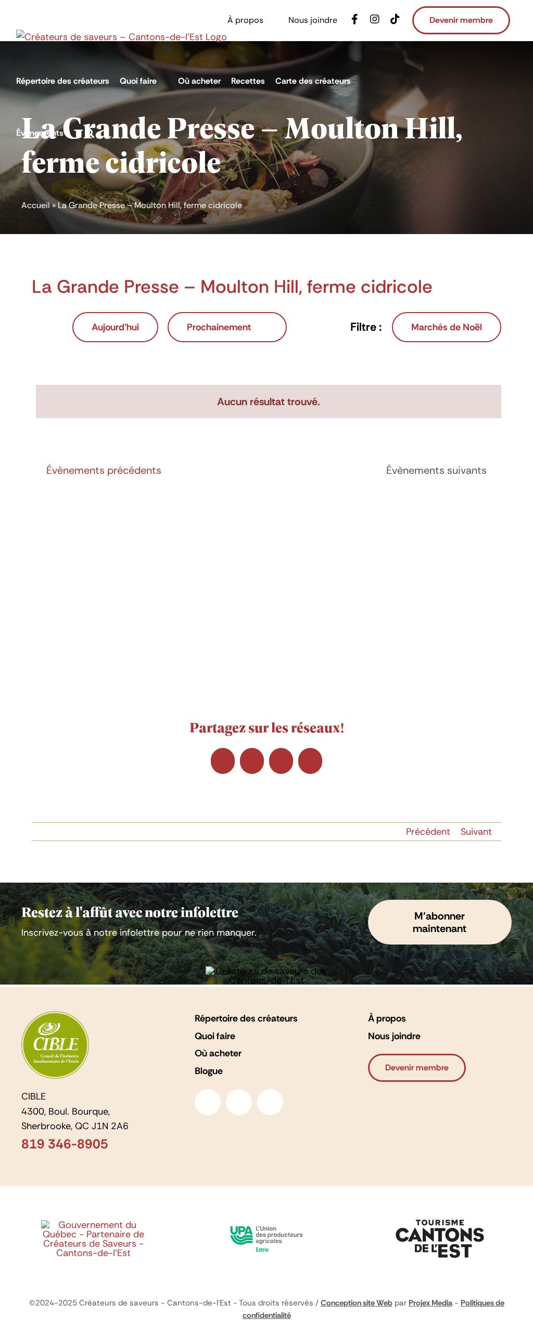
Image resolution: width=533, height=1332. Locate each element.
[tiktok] (270, 1102)
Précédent (428, 831)
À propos (387, 1018)
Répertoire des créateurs (246, 1018)
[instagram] (239, 1102)
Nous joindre (394, 1036)
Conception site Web (356, 1303)
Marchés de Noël (446, 327)
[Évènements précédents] (38, 327)
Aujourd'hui (115, 327)
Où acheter (218, 1053)
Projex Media (430, 1303)
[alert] (268, 401)
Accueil (35, 205)
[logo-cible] (55, 1016)
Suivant (476, 831)
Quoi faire (215, 1036)
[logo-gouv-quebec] (93, 1225)
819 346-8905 (64, 1144)
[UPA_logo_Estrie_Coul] (266, 1223)
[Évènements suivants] (56, 327)
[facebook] (208, 1102)
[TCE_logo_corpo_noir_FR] (440, 1216)
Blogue (209, 1071)
